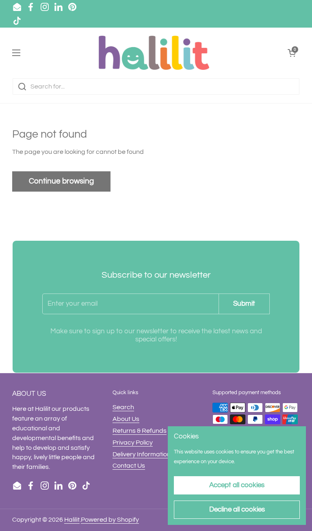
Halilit (72, 519)
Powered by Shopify (110, 519)
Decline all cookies (237, 509)
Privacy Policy (133, 442)
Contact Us (129, 465)
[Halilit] (154, 53)
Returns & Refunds (140, 430)
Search (123, 407)
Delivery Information (142, 454)
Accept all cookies (236, 485)
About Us (126, 419)
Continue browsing (61, 181)
